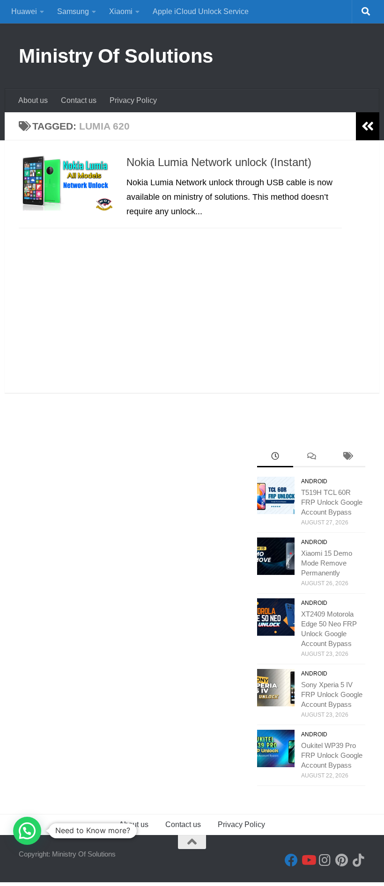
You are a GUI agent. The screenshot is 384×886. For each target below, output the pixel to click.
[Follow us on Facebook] (291, 860)
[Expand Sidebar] (367, 126)
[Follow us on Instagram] (325, 860)
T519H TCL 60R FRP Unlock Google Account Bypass (331, 502)
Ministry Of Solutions (116, 56)
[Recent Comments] (311, 457)
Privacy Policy (133, 100)
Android (314, 481)
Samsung (73, 11)
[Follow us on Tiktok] (358, 860)
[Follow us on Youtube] (308, 860)
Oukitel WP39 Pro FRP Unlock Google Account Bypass (331, 755)
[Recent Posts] (275, 457)
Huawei (24, 11)
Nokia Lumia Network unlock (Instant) (218, 162)
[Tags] (347, 457)
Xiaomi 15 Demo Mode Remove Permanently (326, 563)
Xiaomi (121, 11)
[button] (27, 831)
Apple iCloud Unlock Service (201, 11)
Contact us (78, 100)
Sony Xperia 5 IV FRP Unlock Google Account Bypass (331, 694)
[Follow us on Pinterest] (341, 860)
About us (33, 100)
